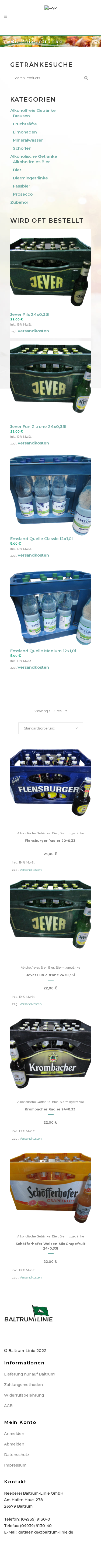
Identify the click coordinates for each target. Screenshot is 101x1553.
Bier (17, 169)
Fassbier (21, 186)
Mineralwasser (28, 140)
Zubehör (19, 202)
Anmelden (14, 1433)
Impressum (15, 1465)
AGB (8, 1405)
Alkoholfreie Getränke (33, 110)
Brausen (21, 115)
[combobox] (50, 728)
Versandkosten (33, 330)
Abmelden (14, 1444)
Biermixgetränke (30, 177)
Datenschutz (16, 1454)
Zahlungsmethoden (23, 1384)
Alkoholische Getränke (33, 156)
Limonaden (25, 132)
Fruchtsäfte (25, 123)
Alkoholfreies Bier (31, 161)
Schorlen (22, 148)
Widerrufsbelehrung (24, 1395)
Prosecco (23, 194)
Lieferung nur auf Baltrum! (29, 1374)
